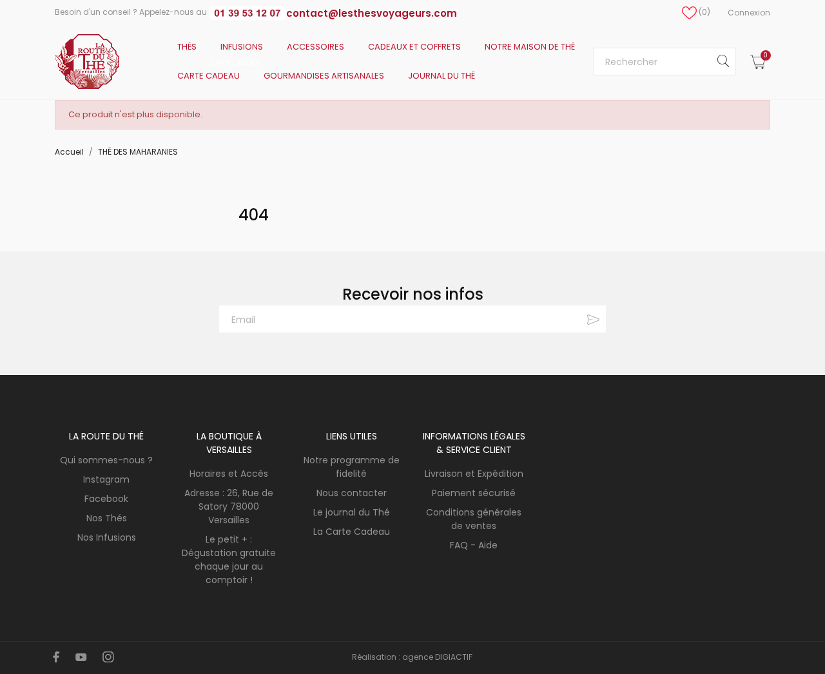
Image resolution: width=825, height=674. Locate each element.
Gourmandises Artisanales (324, 76)
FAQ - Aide (474, 545)
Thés (187, 47)
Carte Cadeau (217, 71)
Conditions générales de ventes (473, 519)
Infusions (241, 47)
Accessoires (315, 47)
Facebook (106, 498)
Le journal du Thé (351, 512)
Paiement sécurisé (474, 492)
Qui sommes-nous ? (106, 460)
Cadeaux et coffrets (414, 47)
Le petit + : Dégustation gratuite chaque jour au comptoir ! (229, 559)
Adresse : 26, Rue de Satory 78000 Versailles (228, 506)
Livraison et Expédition (474, 473)
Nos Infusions (106, 537)
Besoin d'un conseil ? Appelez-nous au (132, 11)
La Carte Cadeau (351, 531)
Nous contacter (351, 492)
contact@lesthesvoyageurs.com (371, 13)
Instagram (106, 479)
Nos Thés (106, 518)
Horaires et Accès (228, 473)
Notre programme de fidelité (352, 467)
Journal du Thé (441, 76)
